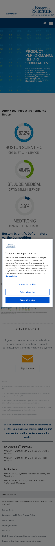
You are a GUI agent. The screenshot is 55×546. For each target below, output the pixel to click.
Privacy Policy (11, 276)
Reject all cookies (27, 292)
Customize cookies (27, 284)
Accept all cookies (27, 300)
